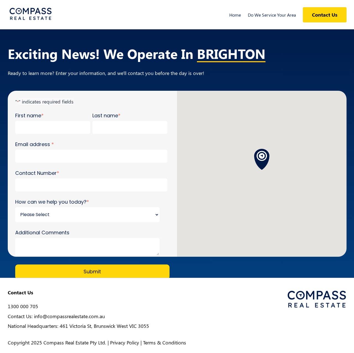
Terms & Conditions (164, 342)
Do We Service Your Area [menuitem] (272, 15)
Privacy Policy (124, 342)
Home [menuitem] (235, 15)
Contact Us (324, 14)
